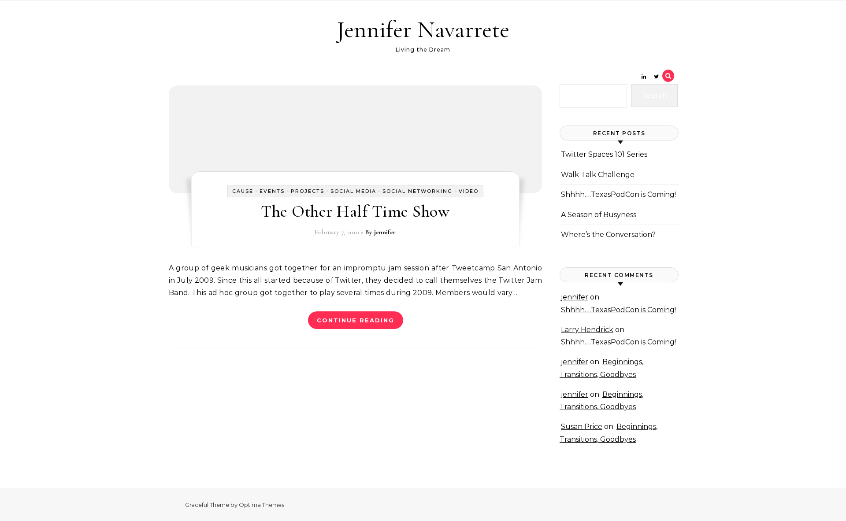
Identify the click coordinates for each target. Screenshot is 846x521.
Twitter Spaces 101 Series (604, 154)
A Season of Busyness (598, 215)
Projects (307, 191)
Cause (242, 191)
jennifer (385, 232)
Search (654, 95)
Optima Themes (261, 504)
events (272, 191)
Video (469, 191)
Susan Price (581, 426)
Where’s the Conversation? (608, 234)
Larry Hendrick (587, 329)
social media (353, 191)
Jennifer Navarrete (423, 29)
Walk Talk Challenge (597, 174)
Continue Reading (355, 320)
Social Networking (417, 191)
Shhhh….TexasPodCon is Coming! (618, 194)
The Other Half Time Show (355, 211)
